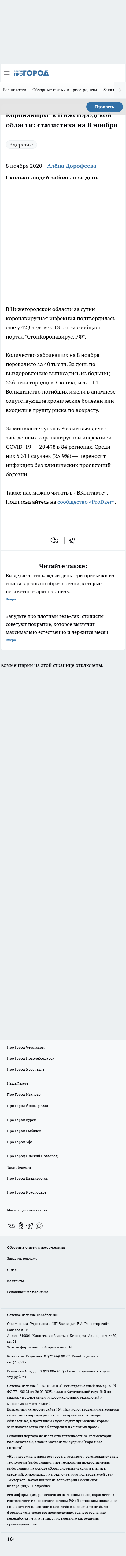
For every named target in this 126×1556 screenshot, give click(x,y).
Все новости (14, 89)
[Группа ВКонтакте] (11, 1226)
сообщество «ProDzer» (85, 501)
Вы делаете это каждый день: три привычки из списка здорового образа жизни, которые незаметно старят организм (60, 586)
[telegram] (74, 540)
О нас (12, 1269)
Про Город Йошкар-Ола (27, 1105)
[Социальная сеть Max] (39, 1226)
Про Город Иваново (24, 1094)
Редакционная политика (27, 1291)
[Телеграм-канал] (30, 1226)
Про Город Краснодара (26, 1192)
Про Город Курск (21, 1119)
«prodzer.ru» (47, 1314)
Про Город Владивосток (27, 1178)
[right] (120, 90)
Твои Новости (19, 1167)
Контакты (15, 1280)
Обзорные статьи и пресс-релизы (64, 89)
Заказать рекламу (22, 1258)
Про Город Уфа (20, 1141)
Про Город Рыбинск (24, 1130)
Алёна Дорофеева (71, 165)
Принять (104, 107)
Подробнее (41, 1485)
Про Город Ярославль (25, 1069)
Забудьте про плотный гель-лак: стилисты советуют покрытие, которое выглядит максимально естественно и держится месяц (57, 627)
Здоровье (21, 144)
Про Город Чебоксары (26, 1047)
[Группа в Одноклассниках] (20, 1226)
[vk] (54, 540)
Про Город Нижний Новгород (32, 1156)
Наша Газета (17, 1083)
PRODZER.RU (49, 1385)
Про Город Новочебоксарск (30, 1058)
